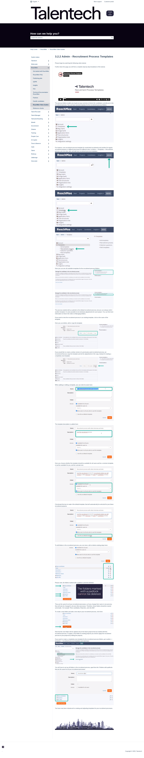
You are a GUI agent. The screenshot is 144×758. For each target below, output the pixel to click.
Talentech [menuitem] (34, 60)
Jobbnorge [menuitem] (34, 157)
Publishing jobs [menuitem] (37, 78)
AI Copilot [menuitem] (34, 140)
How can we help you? (44, 33)
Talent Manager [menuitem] (35, 115)
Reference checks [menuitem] (38, 108)
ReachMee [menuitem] (34, 67)
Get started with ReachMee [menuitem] (41, 71)
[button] (48, 61)
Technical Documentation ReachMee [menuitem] (40, 93)
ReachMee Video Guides (57, 49)
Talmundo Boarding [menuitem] (37, 119)
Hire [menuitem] (34, 89)
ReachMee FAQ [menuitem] (37, 74)
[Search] (112, 37)
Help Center (34, 49)
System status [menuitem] (35, 57)
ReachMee (43, 49)
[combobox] (70, 37)
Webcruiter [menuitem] (34, 64)
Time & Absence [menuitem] (36, 143)
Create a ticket (110, 13)
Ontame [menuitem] (33, 129)
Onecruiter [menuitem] (34, 161)
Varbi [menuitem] (32, 147)
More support (98, 1)
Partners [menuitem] (35, 97)
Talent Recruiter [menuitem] (35, 111)
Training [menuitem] (33, 133)
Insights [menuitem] (35, 85)
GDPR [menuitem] (35, 81)
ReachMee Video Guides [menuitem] (40, 104)
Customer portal (109, 1)
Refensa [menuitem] (33, 154)
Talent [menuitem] (33, 150)
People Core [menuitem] (35, 136)
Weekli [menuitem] (33, 122)
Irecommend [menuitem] (34, 126)
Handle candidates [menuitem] (38, 101)
